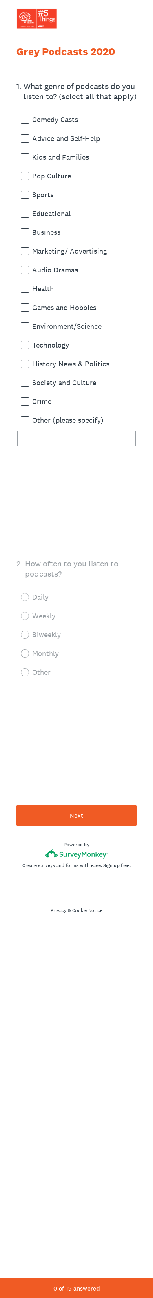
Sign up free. (117, 865)
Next (76, 815)
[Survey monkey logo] (76, 853)
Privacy (59, 910)
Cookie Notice (87, 910)
